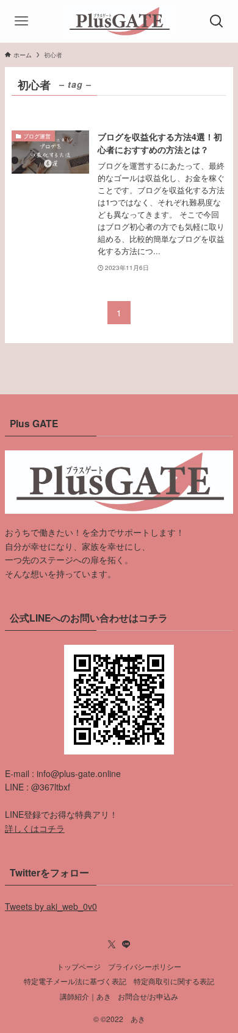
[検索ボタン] (216, 21)
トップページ (79, 966)
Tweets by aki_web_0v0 (51, 906)
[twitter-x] (111, 944)
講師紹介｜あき (85, 996)
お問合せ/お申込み (148, 996)
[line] (126, 944)
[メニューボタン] (21, 21)
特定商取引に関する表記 (174, 981)
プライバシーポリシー (144, 966)
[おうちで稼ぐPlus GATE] (119, 21)
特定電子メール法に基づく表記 (75, 981)
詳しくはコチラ (35, 828)
